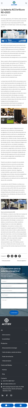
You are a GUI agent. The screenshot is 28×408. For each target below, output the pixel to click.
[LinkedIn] (2, 395)
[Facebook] (6, 395)
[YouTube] (11, 395)
